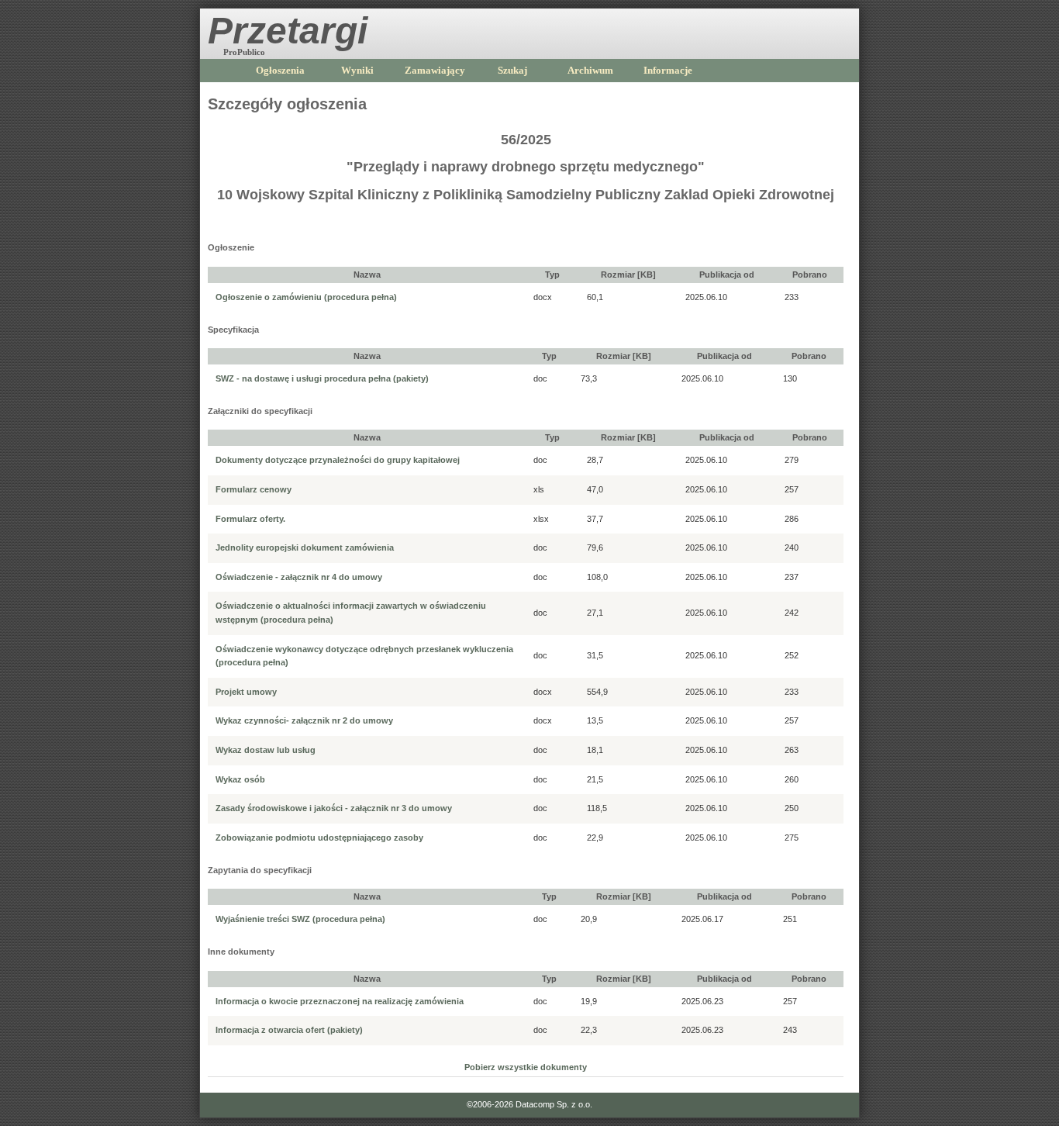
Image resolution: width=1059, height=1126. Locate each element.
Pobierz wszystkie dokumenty (525, 1067)
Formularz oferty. (250, 518)
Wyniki (357, 70)
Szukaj (512, 70)
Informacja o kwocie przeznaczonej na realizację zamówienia (340, 1001)
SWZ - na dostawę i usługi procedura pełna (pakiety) (322, 378)
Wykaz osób (240, 779)
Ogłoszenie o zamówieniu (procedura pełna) (306, 297)
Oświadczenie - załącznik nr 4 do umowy (299, 577)
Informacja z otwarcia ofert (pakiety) (289, 1029)
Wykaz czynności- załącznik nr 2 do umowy (304, 720)
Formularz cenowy (253, 489)
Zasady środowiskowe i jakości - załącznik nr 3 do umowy (334, 808)
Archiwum (590, 70)
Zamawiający (435, 70)
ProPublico (244, 52)
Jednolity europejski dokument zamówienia (305, 547)
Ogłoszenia (280, 70)
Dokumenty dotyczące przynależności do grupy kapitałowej (338, 460)
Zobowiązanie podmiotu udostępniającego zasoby (319, 837)
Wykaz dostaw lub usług (266, 750)
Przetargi (287, 30)
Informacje (667, 70)
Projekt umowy (246, 691)
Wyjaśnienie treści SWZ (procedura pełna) (300, 919)
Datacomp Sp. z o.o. (554, 1104)
